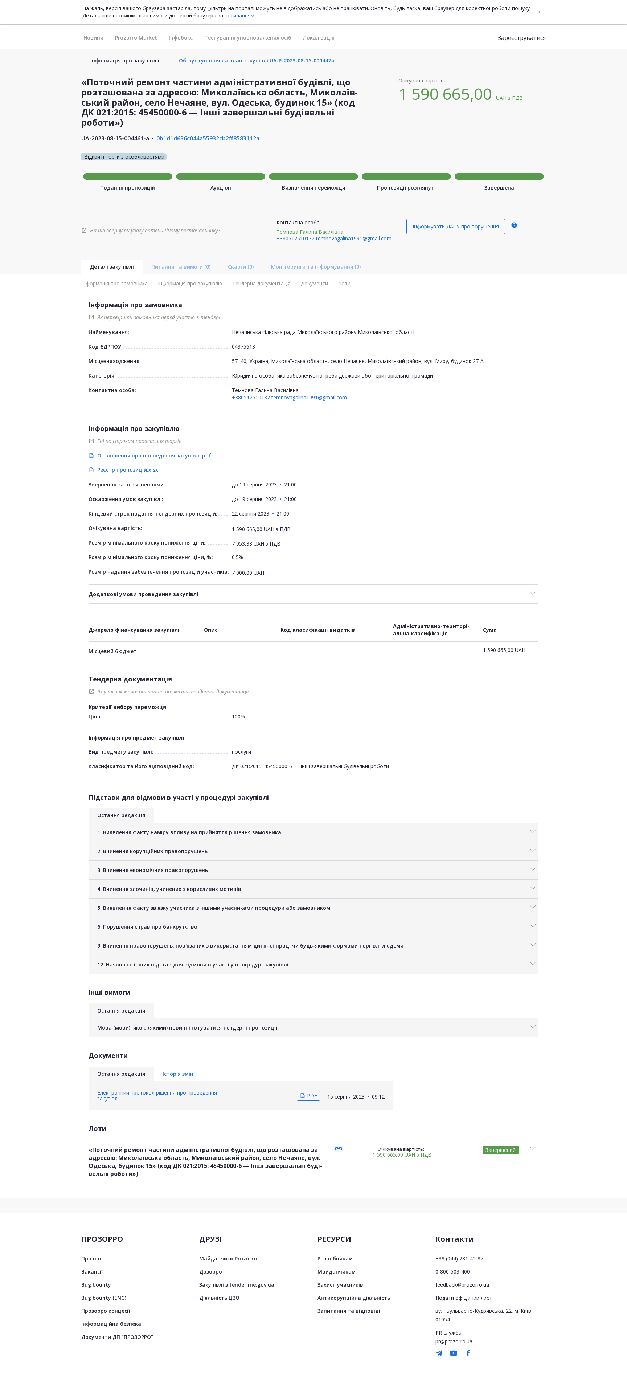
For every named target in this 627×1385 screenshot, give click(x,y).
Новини (93, 37)
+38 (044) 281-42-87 (459, 1258)
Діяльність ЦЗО (219, 1297)
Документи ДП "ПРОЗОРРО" (117, 1336)
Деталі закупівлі (112, 266)
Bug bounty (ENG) (103, 1297)
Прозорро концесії (105, 1310)
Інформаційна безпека (111, 1323)
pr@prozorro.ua (453, 1341)
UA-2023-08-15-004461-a (115, 138)
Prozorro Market (136, 37)
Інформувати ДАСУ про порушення (456, 226)
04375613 (243, 346)
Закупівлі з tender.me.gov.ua (236, 1284)
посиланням (239, 16)
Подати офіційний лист (463, 1297)
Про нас (91, 1258)
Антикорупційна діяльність (353, 1297)
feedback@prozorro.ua (462, 1284)
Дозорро (210, 1271)
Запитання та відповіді (348, 1310)
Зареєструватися (522, 38)
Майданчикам (336, 1271)
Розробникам (335, 1258)
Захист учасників (340, 1284)
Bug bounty (96, 1284)
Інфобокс (181, 37)
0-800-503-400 (452, 1271)
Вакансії (92, 1271)
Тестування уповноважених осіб (247, 37)
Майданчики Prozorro (228, 1258)
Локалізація (319, 37)
